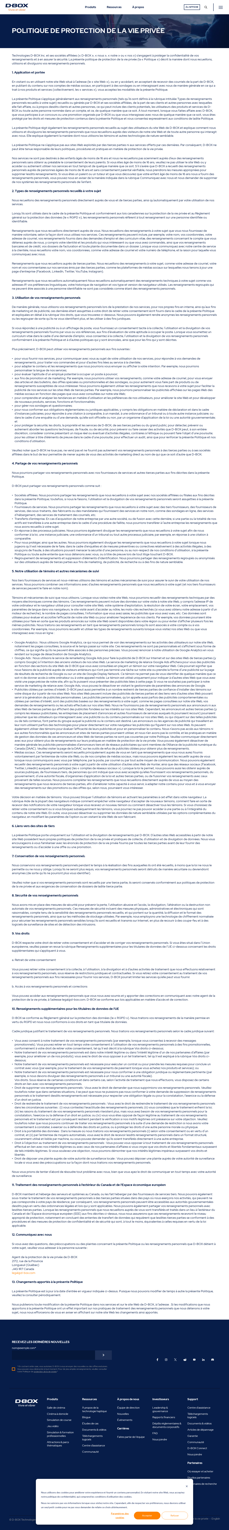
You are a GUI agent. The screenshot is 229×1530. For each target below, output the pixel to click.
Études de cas (90, 1423)
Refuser (174, 1515)
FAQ (155, 1433)
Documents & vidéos (94, 1429)
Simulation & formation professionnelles (60, 1434)
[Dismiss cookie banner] (187, 1486)
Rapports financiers (163, 1417)
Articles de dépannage (200, 1429)
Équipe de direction (128, 1407)
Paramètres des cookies (120, 1515)
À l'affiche (192, 7)
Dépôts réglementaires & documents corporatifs (166, 1425)
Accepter (147, 1515)
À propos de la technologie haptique (94, 1409)
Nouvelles (123, 1414)
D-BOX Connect (197, 1448)
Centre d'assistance (198, 1407)
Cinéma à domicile (57, 1414)
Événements (124, 1420)
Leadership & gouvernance (160, 1409)
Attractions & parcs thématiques (58, 1443)
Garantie (192, 1436)
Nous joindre (159, 1439)
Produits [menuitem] (90, 7)
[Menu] (221, 7)
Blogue (86, 1417)
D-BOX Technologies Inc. (26, 1519)
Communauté (90, 1451)
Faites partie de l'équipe (131, 1437)
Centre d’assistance (93, 1445)
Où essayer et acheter (200, 1471)
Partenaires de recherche (202, 1484)
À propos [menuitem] (138, 7)
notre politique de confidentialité (58, 1496)
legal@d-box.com (23, 1273)
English (216, 1518)
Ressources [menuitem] (114, 7)
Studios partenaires (198, 1477)
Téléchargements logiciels (92, 1437)
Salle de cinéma (56, 1407)
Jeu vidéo (53, 1426)
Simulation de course (59, 1420)
